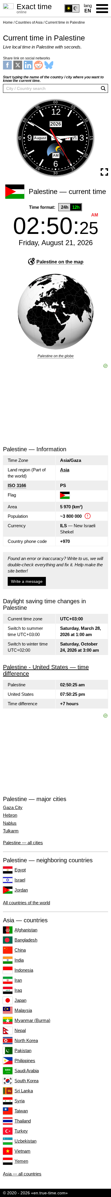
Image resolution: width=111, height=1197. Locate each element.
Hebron (10, 815)
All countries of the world (26, 902)
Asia (64, 469)
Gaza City (12, 807)
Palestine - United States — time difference (46, 670)
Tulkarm (11, 831)
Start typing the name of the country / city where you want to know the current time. (53, 79)
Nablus (10, 823)
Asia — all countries (22, 1173)
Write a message (27, 581)
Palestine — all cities (23, 842)
